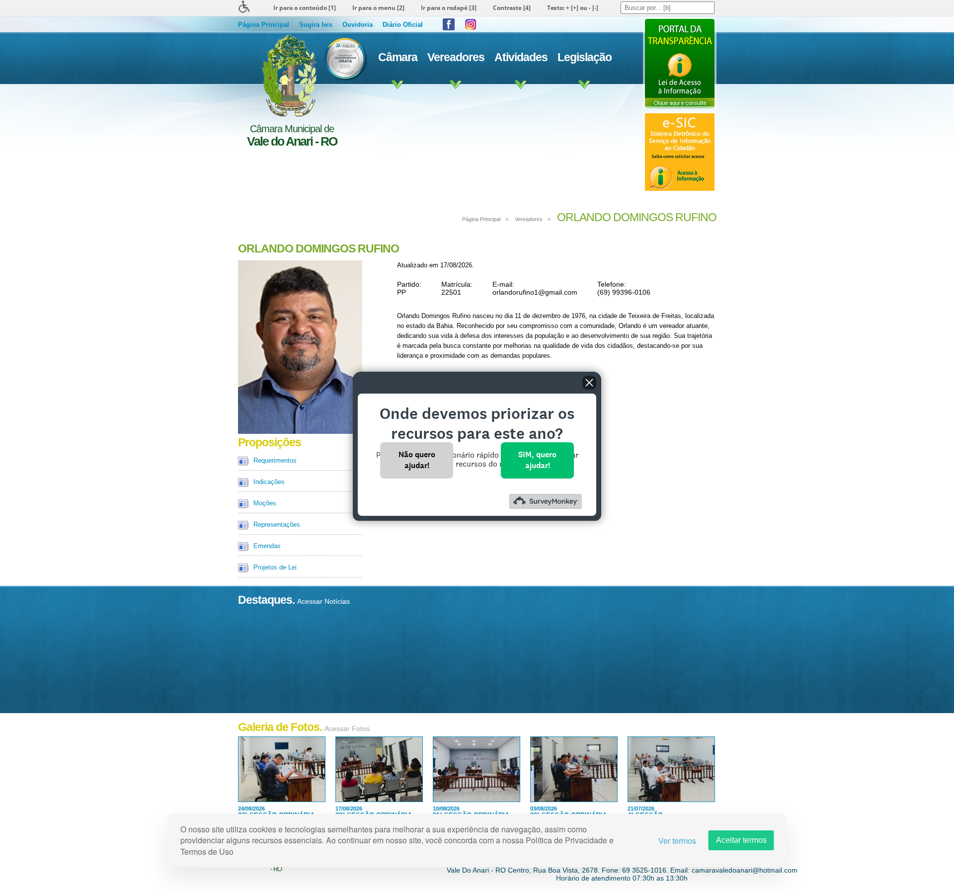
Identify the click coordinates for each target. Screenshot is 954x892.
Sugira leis (315, 24)
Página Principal (263, 24)
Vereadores (455, 57)
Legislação (584, 57)
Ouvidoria (357, 24)
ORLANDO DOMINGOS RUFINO (636, 217)
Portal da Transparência (679, 62)
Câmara (397, 57)
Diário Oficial (403, 24)
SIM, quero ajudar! (537, 460)
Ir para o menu (378, 7)
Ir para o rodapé (449, 7)
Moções (264, 503)
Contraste (512, 7)
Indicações (269, 482)
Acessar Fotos (347, 728)
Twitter (471, 24)
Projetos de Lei (275, 567)
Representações (276, 524)
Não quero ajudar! (416, 460)
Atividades (521, 57)
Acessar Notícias (323, 601)
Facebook (449, 24)
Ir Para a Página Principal (287, 75)
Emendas (267, 546)
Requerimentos (275, 460)
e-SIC (679, 152)
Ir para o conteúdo (304, 7)
